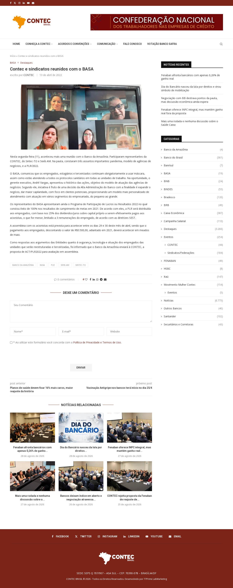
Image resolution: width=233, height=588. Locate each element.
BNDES (193, 189)
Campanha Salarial (193, 221)
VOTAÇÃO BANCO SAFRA (162, 43)
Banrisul (193, 165)
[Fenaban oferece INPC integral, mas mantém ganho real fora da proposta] (129, 427)
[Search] (221, 44)
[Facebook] (10, 3)
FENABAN (193, 260)
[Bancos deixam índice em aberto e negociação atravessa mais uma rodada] (81, 476)
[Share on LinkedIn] (94, 279)
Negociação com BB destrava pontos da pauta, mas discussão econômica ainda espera (189, 99)
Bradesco (193, 197)
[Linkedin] (24, 3)
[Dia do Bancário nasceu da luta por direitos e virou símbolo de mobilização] (81, 427)
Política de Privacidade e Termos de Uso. (97, 342)
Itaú (193, 276)
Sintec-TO (80, 265)
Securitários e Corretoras (193, 324)
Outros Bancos (193, 308)
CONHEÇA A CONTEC (37, 43)
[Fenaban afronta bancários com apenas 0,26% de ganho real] (32, 427)
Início (13, 56)
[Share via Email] (105, 279)
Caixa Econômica (193, 213)
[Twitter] (15, 3)
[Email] (33, 3)
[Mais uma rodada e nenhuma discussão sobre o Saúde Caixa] (32, 476)
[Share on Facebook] (90, 279)
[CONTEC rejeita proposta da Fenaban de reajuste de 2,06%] (129, 476)
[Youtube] (28, 3)
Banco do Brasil (193, 157)
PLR (53, 265)
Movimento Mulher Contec (193, 284)
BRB (193, 205)
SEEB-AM (65, 265)
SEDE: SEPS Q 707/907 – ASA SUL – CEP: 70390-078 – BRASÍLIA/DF (116, 573)
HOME (16, 43)
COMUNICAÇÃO (106, 43)
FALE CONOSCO (132, 43)
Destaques (193, 229)
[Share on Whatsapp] (97, 279)
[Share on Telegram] (101, 279)
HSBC (193, 268)
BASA (42, 265)
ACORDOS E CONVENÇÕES (73, 43)
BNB (193, 181)
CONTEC (28, 75)
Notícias (193, 300)
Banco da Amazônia (23, 265)
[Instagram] (19, 3)
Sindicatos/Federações (195, 252)
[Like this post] (86, 279)
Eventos (193, 237)
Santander (193, 316)
